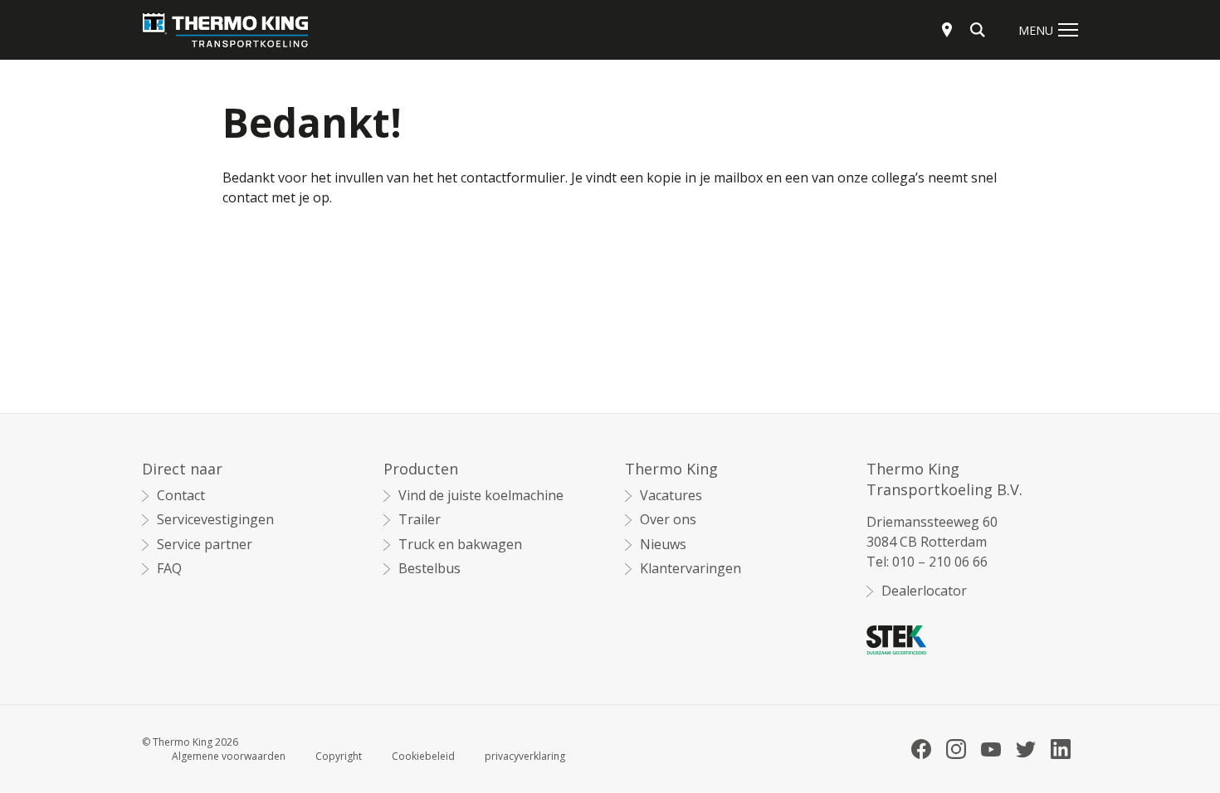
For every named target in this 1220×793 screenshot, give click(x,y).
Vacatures (671, 495)
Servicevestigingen (215, 519)
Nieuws (663, 544)
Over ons (668, 519)
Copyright (338, 756)
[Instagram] (956, 749)
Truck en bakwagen (460, 544)
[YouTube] (991, 749)
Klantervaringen (690, 568)
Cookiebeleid (423, 756)
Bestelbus (429, 568)
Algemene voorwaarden (228, 756)
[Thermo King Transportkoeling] (225, 30)
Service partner (204, 544)
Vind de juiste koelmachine (481, 495)
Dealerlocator (924, 591)
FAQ (169, 568)
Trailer (419, 519)
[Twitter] (1026, 749)
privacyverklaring (525, 756)
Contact (181, 495)
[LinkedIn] (1061, 749)
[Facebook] (921, 749)
